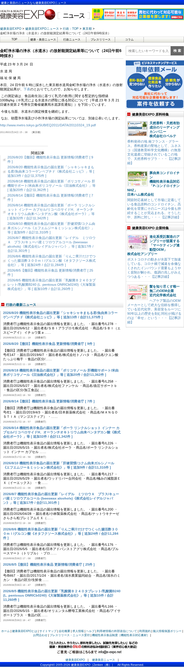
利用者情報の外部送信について (117, 631)
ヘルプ (90, 631)
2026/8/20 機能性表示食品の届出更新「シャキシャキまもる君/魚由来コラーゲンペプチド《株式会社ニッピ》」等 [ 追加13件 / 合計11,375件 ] (50, 171)
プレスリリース (101, 39)
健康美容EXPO (75, 660)
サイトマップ (48, 631)
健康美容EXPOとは (24, 631)
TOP (14, 39)
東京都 (36, 132)
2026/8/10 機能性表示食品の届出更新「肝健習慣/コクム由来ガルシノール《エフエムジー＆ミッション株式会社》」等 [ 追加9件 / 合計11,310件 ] (51, 228)
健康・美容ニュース (43, 39)
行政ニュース (71, 39)
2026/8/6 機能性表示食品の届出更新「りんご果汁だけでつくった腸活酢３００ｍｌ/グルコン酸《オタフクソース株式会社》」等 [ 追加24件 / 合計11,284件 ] (51, 260)
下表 (26, 89)
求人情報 (78, 631)
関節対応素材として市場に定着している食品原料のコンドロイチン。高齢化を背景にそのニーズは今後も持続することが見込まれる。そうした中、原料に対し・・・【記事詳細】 (154, 208)
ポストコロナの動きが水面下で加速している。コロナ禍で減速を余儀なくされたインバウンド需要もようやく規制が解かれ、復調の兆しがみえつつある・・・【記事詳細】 (154, 268)
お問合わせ (40, 635)
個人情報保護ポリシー (167, 631)
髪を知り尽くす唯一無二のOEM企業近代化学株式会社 (165, 291)
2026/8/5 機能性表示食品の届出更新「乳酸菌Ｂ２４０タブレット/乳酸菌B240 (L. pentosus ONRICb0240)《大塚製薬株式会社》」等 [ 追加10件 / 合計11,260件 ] (51, 284)
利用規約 (145, 631)
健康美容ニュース (103, 660)
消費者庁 (40, 337)
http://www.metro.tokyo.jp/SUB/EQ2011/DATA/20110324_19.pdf (48, 125)
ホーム (5, 631)
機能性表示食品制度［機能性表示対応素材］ (121, 635)
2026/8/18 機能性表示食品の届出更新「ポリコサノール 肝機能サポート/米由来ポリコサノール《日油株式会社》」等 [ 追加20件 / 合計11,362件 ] (51, 185)
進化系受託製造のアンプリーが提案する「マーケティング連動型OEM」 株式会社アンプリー (153, 245)
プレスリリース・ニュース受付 (70, 635)
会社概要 (64, 631)
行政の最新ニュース (21, 305)
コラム (129, 39)
